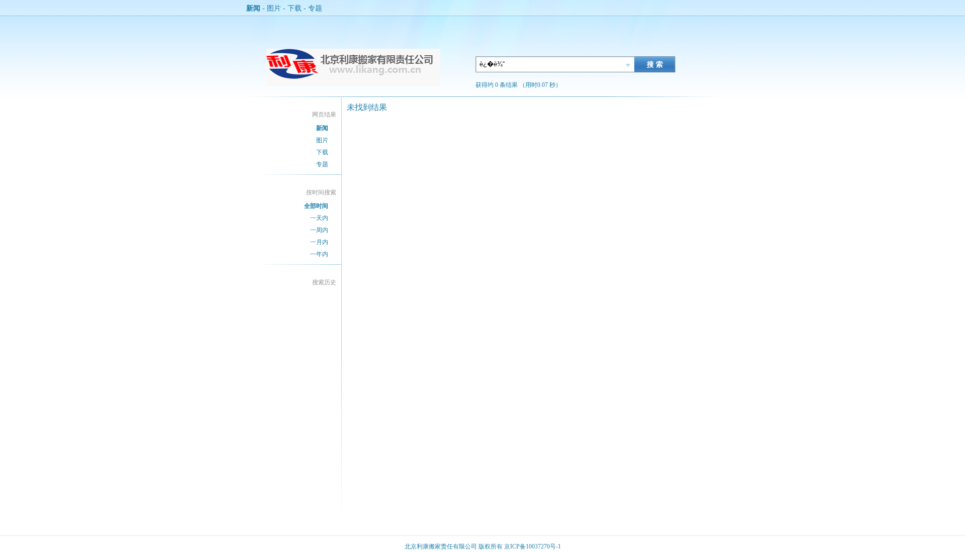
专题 (315, 8)
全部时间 (316, 205)
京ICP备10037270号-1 (532, 546)
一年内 (319, 254)
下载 (294, 8)
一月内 (319, 242)
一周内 (319, 230)
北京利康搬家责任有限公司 (441, 546)
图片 (274, 8)
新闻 (253, 8)
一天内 (319, 218)
